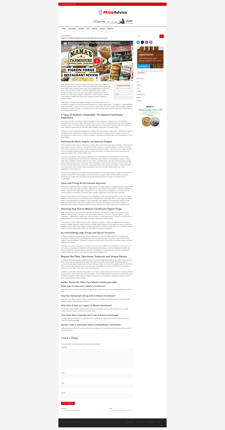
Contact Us (160, 422)
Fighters (81, 28)
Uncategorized (65, 35)
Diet (138, 82)
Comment (64, 347)
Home (64, 28)
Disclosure (151, 422)
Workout (110, 28)
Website (63, 393)
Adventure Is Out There (123, 85)
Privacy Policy (129, 422)
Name (63, 372)
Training (94, 28)
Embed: (117, 94)
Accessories (72, 28)
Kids (87, 28)
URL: (118, 88)
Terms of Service (141, 422)
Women (102, 28)
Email (63, 383)
